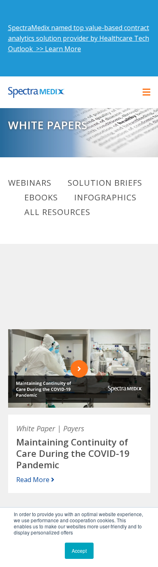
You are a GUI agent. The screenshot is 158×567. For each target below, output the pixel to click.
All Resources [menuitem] (57, 212)
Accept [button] (79, 550)
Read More (33, 479)
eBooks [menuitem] (41, 197)
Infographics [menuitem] (105, 197)
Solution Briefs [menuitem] (105, 183)
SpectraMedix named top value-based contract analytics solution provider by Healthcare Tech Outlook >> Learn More (78, 38)
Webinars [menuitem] (29, 183)
